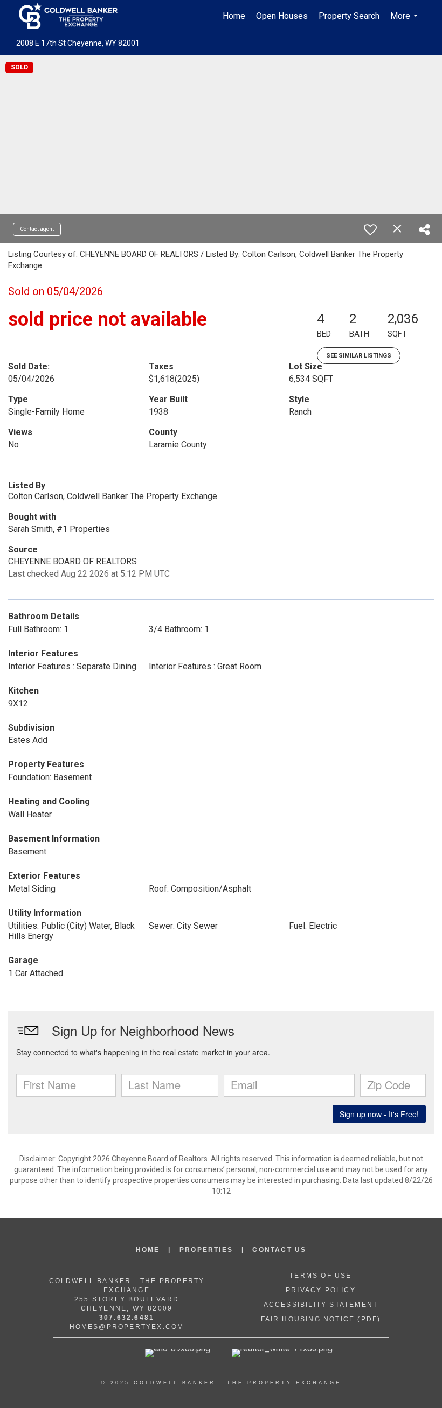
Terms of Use (320, 1275)
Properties (206, 1249)
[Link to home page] (73, 16)
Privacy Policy (321, 1290)
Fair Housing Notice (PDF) (321, 1319)
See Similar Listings (358, 355)
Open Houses (282, 16)
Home (234, 16)
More (405, 21)
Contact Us (279, 1249)
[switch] (370, 229)
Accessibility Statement (321, 1304)
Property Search (349, 16)
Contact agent (37, 229)
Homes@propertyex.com (127, 1326)
